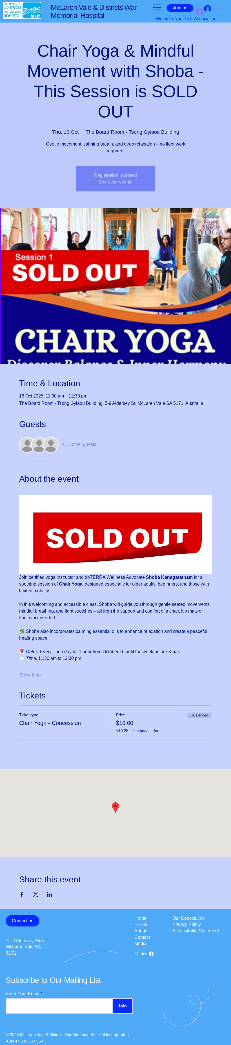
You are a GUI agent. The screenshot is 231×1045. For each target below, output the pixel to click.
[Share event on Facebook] (22, 894)
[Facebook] (151, 954)
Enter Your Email (22, 994)
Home (140, 918)
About (140, 930)
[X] (136, 954)
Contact (142, 937)
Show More (30, 675)
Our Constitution (188, 918)
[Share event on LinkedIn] (49, 894)
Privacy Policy (186, 924)
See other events (115, 182)
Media (140, 943)
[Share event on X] (35, 894)
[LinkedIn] (144, 954)
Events (141, 924)
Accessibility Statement (195, 930)
